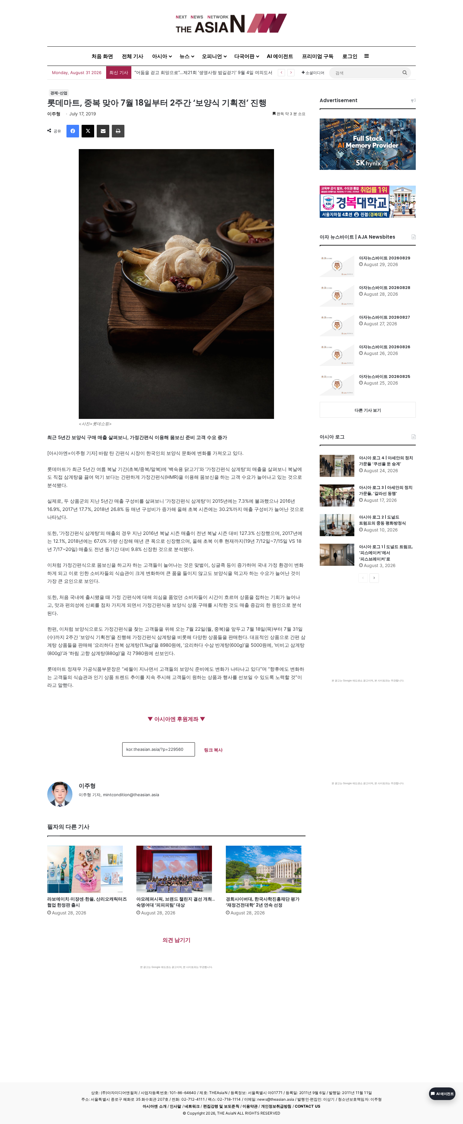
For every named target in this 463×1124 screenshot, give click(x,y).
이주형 (53, 113)
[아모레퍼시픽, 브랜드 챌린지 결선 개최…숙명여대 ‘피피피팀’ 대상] (176, 869)
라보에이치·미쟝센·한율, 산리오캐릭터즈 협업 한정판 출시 (87, 902)
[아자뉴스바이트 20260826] (337, 355)
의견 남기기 (177, 940)
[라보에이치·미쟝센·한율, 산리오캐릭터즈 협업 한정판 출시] (87, 869)
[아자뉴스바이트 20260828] (337, 296)
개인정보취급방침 (276, 1106)
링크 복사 (213, 749)
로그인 (349, 56)
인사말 (175, 1106)
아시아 (159, 56)
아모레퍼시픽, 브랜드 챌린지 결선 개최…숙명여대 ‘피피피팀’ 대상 (175, 902)
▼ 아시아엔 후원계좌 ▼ (176, 719)
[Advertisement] (176, 1016)
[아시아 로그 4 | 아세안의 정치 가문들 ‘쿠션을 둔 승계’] (337, 466)
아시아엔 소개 (155, 1106)
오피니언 (212, 56)
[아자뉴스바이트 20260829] (337, 266)
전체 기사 (132, 56)
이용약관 (250, 1106)
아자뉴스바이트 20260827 (384, 317)
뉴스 (185, 56)
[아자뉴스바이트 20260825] (337, 385)
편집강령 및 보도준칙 (221, 1106)
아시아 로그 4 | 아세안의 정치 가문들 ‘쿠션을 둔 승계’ (386, 461)
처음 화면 (102, 56)
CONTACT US (307, 1106)
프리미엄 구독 (318, 56)
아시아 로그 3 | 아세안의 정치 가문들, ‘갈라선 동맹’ (386, 490)
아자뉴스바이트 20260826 (384, 347)
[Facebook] (72, 131)
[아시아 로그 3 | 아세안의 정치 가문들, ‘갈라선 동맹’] (337, 495)
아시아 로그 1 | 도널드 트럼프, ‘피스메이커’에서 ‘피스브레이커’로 (386, 553)
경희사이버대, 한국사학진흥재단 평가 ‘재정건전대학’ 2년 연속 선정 (263, 902)
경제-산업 (58, 92)
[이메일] (103, 131)
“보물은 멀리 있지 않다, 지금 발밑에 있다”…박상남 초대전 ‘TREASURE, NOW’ (210, 72)
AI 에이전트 (280, 56)
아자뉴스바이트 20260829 (384, 258)
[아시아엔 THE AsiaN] (231, 23)
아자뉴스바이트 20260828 (384, 288)
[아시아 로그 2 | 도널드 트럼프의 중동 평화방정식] (337, 525)
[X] (88, 131)
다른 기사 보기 (368, 410)
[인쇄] (118, 131)
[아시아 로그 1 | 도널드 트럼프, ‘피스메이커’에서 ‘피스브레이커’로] (337, 555)
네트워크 (192, 1106)
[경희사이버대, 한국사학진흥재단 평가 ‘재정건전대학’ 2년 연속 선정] (266, 869)
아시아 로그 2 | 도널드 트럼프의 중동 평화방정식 (382, 520)
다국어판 (244, 56)
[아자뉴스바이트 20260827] (337, 325)
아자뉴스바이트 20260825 (384, 376)
